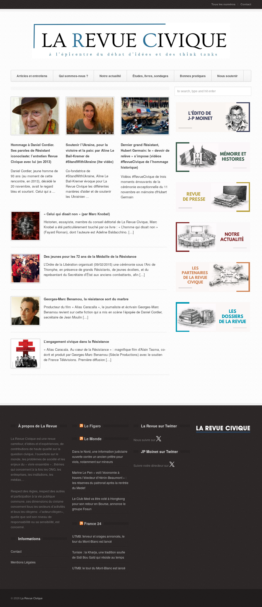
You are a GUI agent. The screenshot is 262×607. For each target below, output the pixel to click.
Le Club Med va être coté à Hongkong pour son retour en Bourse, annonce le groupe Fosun (99, 503)
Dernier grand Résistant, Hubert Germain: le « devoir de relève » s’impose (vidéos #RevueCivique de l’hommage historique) (145, 156)
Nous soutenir (227, 76)
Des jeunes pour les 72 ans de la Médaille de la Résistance (90, 256)
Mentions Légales (23, 562)
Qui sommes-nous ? (73, 76)
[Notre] (213, 250)
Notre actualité (110, 76)
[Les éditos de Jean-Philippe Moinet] (213, 130)
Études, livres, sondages (150, 76)
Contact (246, 4)
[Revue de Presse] (213, 210)
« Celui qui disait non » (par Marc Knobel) (77, 213)
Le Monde (93, 438)
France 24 (92, 523)
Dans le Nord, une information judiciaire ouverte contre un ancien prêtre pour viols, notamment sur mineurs (99, 456)
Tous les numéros (223, 4)
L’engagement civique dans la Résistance (76, 341)
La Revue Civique (31, 598)
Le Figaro (92, 425)
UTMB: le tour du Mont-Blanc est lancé (98, 568)
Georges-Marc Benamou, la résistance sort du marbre (86, 298)
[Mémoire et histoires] (213, 170)
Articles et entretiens (32, 76)
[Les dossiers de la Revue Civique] (213, 330)
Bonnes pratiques (193, 76)
